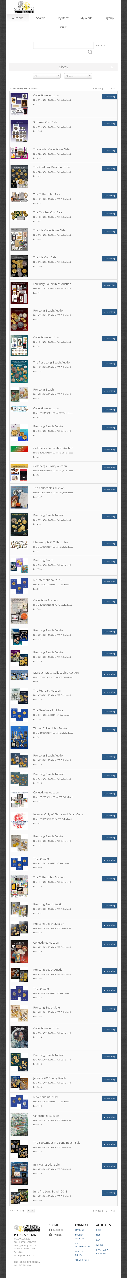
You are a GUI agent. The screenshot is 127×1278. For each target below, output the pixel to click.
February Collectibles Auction (52, 284)
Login (63, 26)
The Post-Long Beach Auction (52, 362)
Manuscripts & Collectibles (50, 542)
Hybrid (36, 413)
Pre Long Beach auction (48, 923)
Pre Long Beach (43, 560)
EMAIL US (79, 1230)
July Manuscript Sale (46, 1164)
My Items (64, 18)
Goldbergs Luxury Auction (50, 466)
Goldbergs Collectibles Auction (53, 448)
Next (113, 88)
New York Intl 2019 (45, 1097)
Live (35, 100)
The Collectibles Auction (49, 488)
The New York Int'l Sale (48, 710)
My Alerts (86, 18)
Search (40, 18)
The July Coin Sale (44, 257)
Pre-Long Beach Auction (48, 310)
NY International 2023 (47, 580)
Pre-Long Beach (43, 389)
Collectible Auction (45, 600)
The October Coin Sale (47, 212)
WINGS (99, 1245)
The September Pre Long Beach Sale (56, 1142)
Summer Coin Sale (45, 122)
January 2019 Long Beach (49, 1078)
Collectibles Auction (46, 95)
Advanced (101, 45)
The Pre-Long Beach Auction (51, 167)
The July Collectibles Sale (49, 230)
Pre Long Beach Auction (48, 904)
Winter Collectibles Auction (50, 728)
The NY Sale (41, 858)
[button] (58, 75)
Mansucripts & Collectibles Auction (56, 672)
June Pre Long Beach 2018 (50, 1191)
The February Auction (47, 690)
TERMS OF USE (82, 1260)
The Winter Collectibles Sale (51, 149)
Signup (109, 18)
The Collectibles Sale (46, 194)
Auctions (17, 18)
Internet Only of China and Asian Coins (58, 814)
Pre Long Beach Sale (46, 1007)
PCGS (98, 1230)
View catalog (109, 96)
